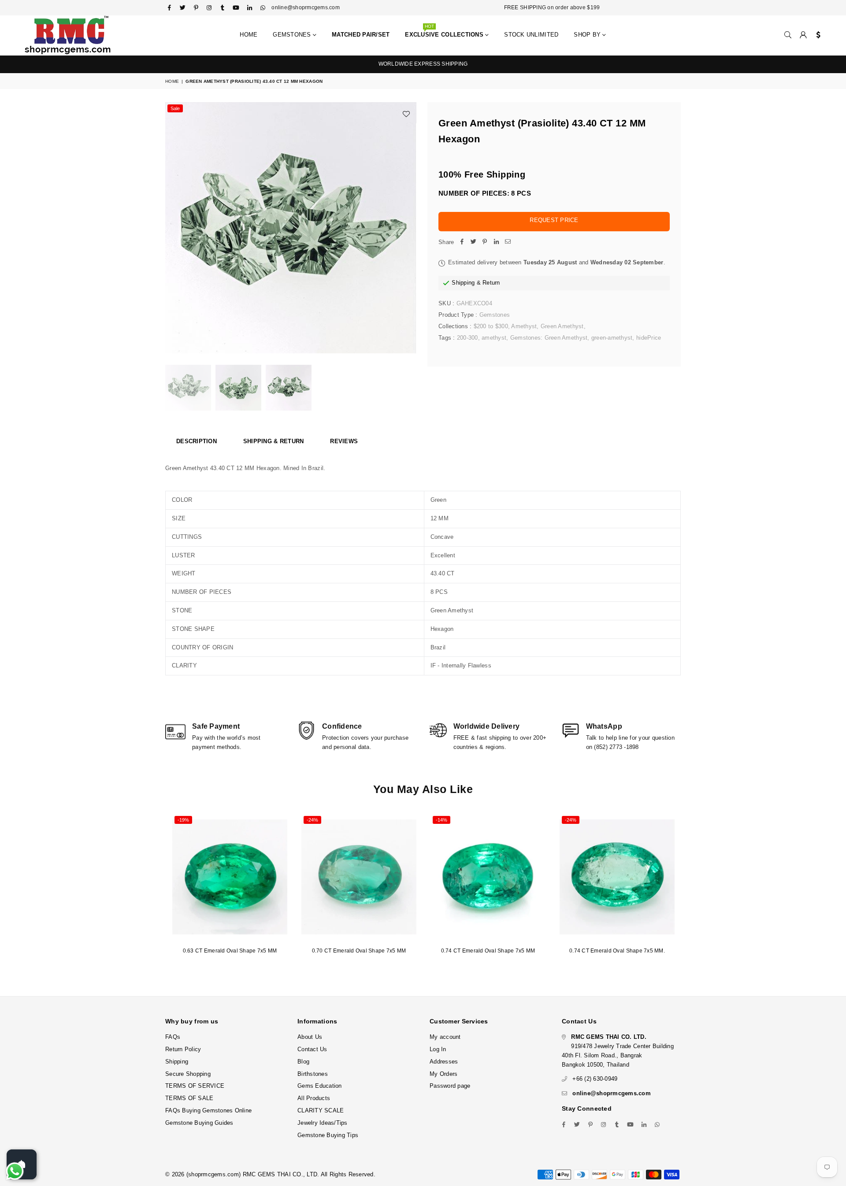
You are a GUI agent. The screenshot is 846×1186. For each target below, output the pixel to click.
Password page (450, 1085)
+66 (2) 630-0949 (594, 1078)
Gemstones (293, 34)
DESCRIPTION (196, 441)
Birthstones (312, 1074)
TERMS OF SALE (189, 1098)
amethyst (494, 337)
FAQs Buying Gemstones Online (208, 1110)
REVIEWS (344, 441)
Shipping (463, 282)
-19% (183, 820)
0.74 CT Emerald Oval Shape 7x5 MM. (617, 951)
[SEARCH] (787, 35)
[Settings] (816, 35)
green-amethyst (612, 337)
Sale (175, 108)
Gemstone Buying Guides (199, 1122)
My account (445, 1037)
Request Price (554, 220)
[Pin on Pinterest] (484, 242)
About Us (309, 1037)
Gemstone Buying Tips (327, 1135)
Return (491, 282)
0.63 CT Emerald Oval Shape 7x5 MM (230, 951)
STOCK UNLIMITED (531, 34)
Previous (173, 228)
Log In (438, 1049)
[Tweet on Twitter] (473, 242)
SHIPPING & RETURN (273, 441)
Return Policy (183, 1049)
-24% (312, 820)
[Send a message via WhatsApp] (14, 1171)
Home (248, 34)
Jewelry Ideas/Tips (322, 1122)
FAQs (172, 1037)
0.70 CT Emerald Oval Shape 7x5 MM (359, 951)
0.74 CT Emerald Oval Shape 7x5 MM (488, 951)
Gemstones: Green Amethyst (549, 337)
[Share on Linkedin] (496, 242)
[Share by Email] (507, 242)
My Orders (443, 1074)
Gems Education (319, 1085)
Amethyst (524, 326)
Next (408, 228)
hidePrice (648, 337)
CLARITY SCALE (320, 1110)
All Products (313, 1098)
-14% (441, 820)
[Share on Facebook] (462, 242)
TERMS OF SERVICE (194, 1085)
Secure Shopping (188, 1074)
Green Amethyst (562, 326)
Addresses (444, 1061)
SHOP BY (588, 34)
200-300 (467, 337)
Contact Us (312, 1049)
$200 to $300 (491, 326)
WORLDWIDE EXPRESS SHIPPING (423, 64)
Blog (303, 1061)
